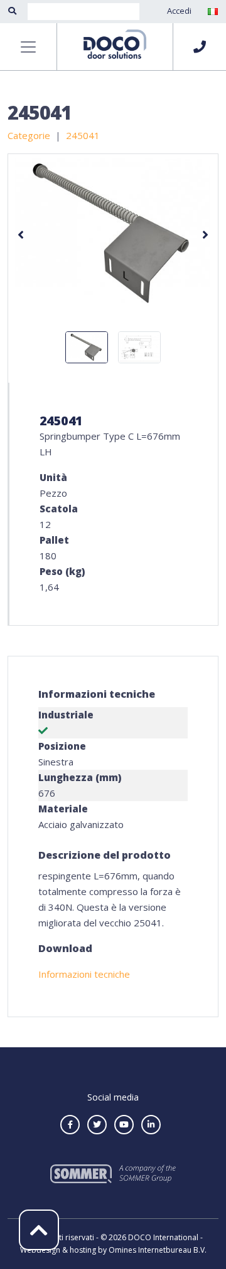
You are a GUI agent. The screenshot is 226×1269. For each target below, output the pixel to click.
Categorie (29, 135)
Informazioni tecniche (84, 974)
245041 (83, 135)
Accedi (179, 10)
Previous (20, 235)
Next (205, 235)
